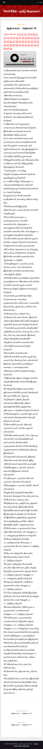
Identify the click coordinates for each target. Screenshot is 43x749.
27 (14, 41)
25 (8, 41)
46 (35, 45)
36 (5, 45)
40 (17, 45)
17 (20, 37)
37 (8, 45)
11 (36, 34)
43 (26, 45)
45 (32, 45)
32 (29, 41)
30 (23, 41)
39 (14, 45)
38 (11, 45)
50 (11, 48)
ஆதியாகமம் (21, 24)
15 (14, 37)
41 (20, 45)
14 (11, 37)
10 (33, 34)
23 (38, 37)
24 (5, 41)
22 (35, 37)
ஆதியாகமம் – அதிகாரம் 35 (21, 713)
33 (32, 41)
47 (38, 45)
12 (5, 37)
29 (20, 41)
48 (5, 48)
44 (29, 45)
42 (23, 45)
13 (8, 37)
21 (32, 37)
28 (17, 41)
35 (38, 41)
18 (23, 37)
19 (26, 37)
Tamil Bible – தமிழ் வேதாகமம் (21, 11)
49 (8, 48)
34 (35, 41)
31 (26, 41)
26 (11, 41)
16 (17, 37)
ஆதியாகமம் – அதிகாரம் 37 (21, 725)
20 (29, 37)
